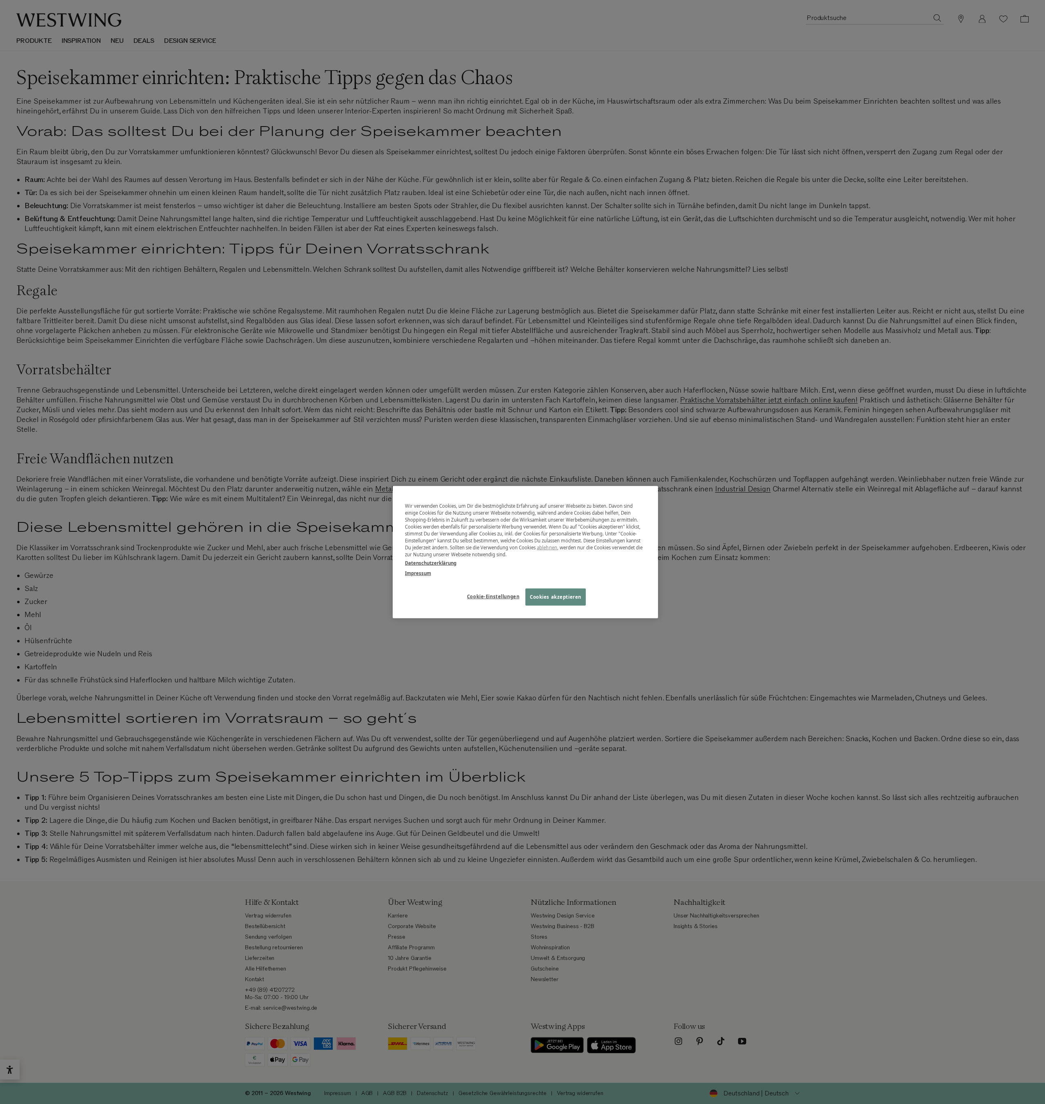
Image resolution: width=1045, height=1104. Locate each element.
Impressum (418, 573)
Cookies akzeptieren (555, 597)
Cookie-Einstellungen (493, 596)
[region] (525, 552)
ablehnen (547, 547)
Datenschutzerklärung (430, 563)
